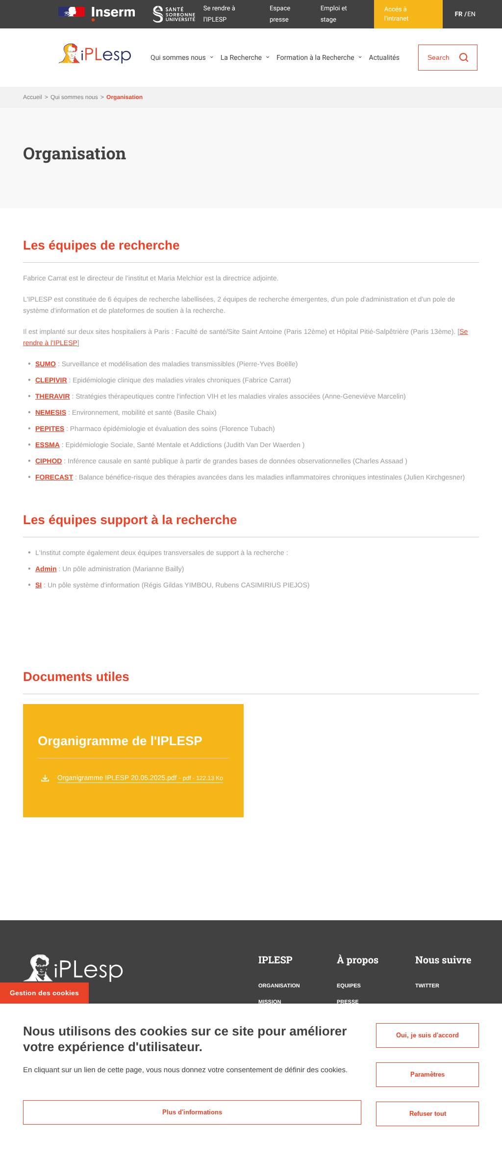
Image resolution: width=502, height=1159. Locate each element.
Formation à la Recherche (315, 58)
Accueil (33, 97)
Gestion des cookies (44, 993)
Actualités (384, 58)
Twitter (427, 986)
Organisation (279, 986)
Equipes (349, 986)
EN (471, 14)
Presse (348, 1002)
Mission (269, 1002)
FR (458, 14)
